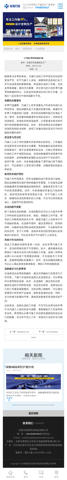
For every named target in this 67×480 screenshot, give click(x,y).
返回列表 (33, 337)
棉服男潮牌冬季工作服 (23, 332)
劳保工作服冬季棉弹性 (52, 332)
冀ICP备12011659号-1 (35, 452)
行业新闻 (40, 48)
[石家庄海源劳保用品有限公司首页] (12, 6)
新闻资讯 (27, 48)
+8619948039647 (34, 434)
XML (49, 452)
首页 (17, 48)
